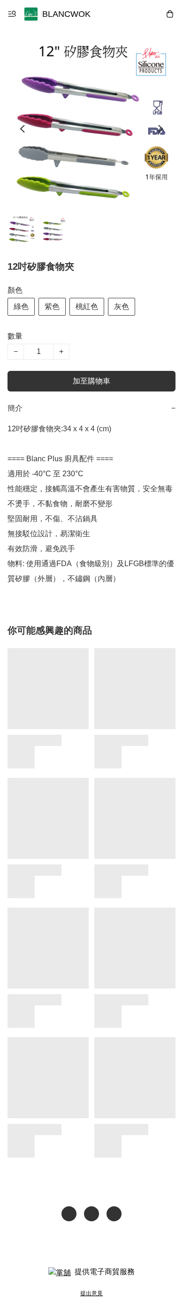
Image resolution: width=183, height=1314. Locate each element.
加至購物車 (91, 381)
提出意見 (91, 1293)
